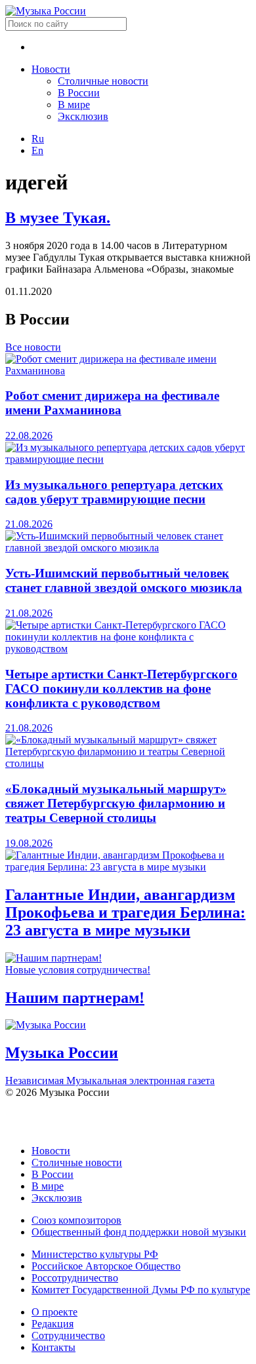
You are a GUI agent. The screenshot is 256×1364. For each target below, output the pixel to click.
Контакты (53, 1347)
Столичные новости (103, 81)
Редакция (53, 1323)
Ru (38, 138)
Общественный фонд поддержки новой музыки (139, 1231)
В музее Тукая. (57, 217)
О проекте (54, 1311)
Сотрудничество (68, 1335)
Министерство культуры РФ (95, 1254)
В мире (74, 104)
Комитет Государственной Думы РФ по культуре (141, 1289)
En (37, 150)
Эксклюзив (83, 116)
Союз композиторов (76, 1220)
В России (79, 92)
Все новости (33, 347)
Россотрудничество (75, 1277)
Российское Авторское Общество (106, 1266)
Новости (51, 69)
